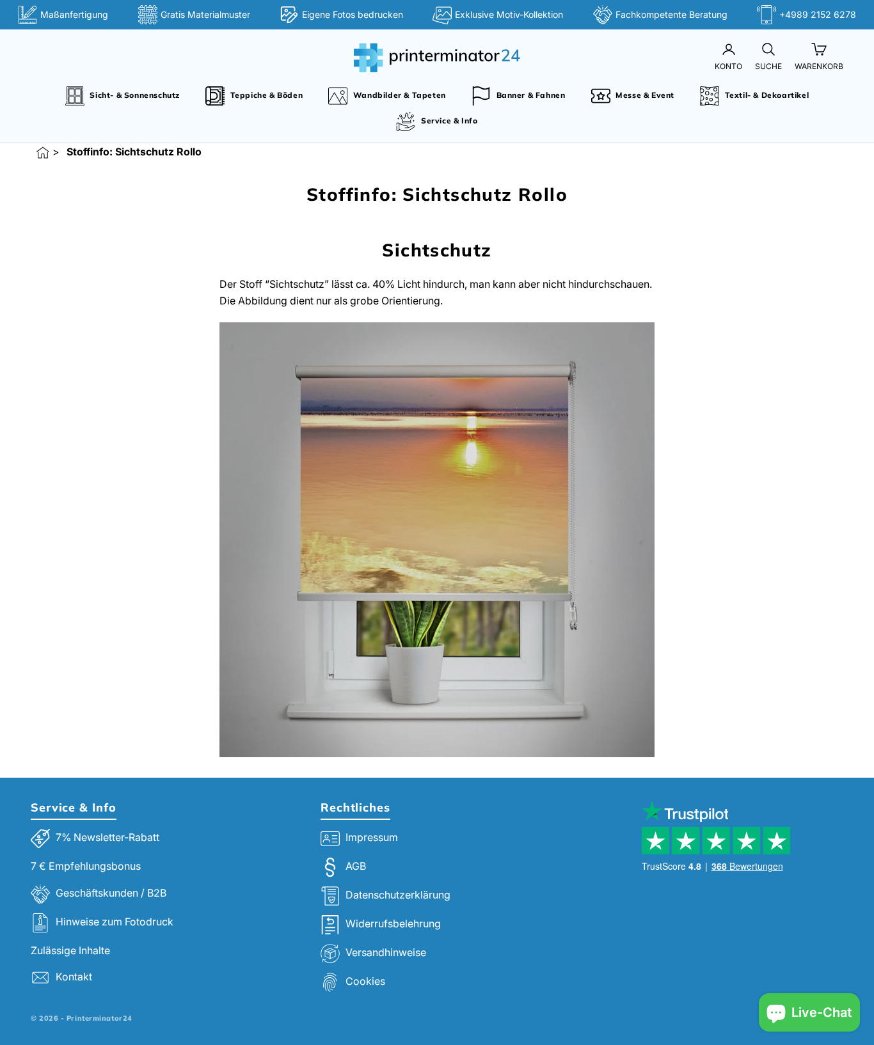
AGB (356, 866)
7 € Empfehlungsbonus (86, 866)
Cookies (365, 981)
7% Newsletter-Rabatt (107, 837)
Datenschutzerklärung (398, 895)
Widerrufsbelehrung (393, 924)
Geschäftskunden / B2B (111, 892)
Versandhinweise (386, 953)
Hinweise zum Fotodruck (114, 921)
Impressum (372, 837)
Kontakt (74, 977)
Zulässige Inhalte (70, 950)
